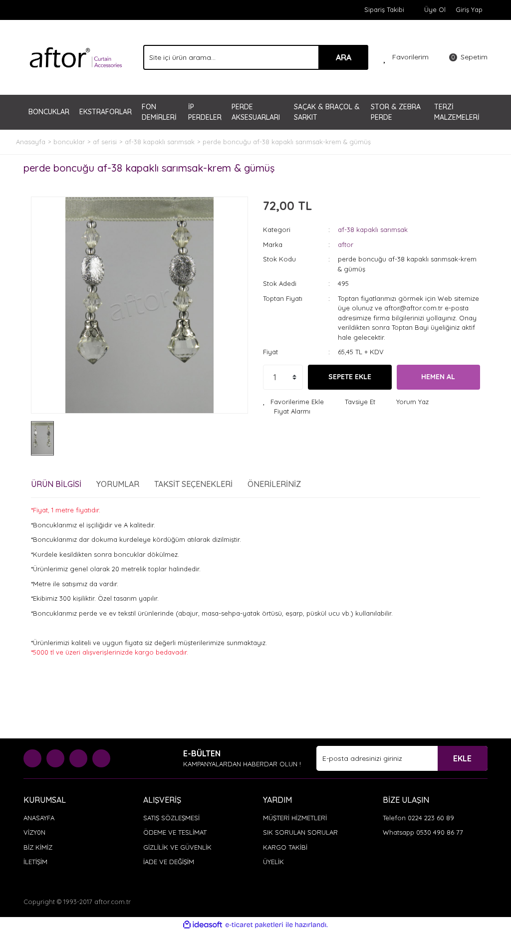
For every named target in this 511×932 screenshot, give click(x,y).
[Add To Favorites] (293, 402)
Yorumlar (117, 484)
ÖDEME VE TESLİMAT (175, 832)
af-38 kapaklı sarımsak (373, 229)
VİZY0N (34, 832)
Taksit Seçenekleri (193, 484)
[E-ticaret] (254, 925)
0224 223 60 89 (431, 818)
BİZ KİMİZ (37, 847)
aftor (345, 244)
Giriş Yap (469, 9)
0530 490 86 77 (439, 832)
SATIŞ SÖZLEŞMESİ (171, 818)
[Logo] (75, 56)
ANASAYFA (38, 818)
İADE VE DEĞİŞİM (168, 862)
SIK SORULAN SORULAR (300, 832)
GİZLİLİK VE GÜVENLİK (177, 847)
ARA (343, 57)
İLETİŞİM (35, 862)
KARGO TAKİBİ (285, 847)
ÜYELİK (273, 862)
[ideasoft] (203, 925)
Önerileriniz (274, 484)
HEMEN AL (438, 376)
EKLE (462, 758)
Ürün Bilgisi (56, 484)
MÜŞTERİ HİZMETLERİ (295, 818)
